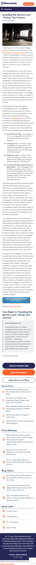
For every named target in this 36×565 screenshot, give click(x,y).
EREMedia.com (17, 118)
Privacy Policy (18, 557)
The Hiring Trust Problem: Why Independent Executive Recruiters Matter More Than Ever (17, 400)
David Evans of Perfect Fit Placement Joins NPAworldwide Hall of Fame (18, 452)
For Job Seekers (12, 522)
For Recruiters (11, 511)
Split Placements (15, 306)
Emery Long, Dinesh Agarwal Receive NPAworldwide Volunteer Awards (19, 462)
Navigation (8, 9)
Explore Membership (18, 365)
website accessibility (7, 564)
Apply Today (28, 4)
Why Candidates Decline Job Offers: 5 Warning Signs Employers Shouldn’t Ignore (19, 408)
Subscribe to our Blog (19, 380)
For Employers (12, 516)
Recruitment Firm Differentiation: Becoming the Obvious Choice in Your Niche (18, 392)
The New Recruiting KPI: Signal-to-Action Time (18, 416)
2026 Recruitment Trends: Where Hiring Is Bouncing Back (19, 422)
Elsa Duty (5, 50)
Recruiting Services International (14, 53)
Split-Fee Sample (19, 372)
